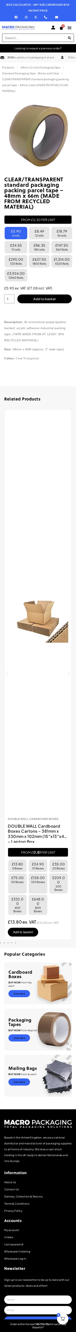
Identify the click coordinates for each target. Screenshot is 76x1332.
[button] (7, 673)
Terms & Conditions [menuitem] (16, 1203)
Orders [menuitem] (8, 1237)
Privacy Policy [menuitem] (13, 1210)
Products (8, 67)
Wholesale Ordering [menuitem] (17, 1251)
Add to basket (44, 299)
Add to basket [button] (23, 932)
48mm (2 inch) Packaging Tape (40, 67)
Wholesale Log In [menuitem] (15, 1258)
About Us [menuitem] (10, 1182)
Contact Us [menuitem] (11, 1189)
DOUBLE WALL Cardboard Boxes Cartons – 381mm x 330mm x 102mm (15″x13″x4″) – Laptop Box (38, 833)
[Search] (69, 38)
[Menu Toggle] (69, 28)
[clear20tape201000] (38, 135)
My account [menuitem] (11, 1230)
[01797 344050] (46, 17)
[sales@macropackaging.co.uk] (58, 17)
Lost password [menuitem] (13, 1244)
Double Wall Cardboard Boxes (33, 819)
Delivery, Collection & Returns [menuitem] (23, 1196)
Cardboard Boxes (20, 974)
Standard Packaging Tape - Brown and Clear (30, 73)
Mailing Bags (22, 1068)
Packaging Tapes (19, 1022)
